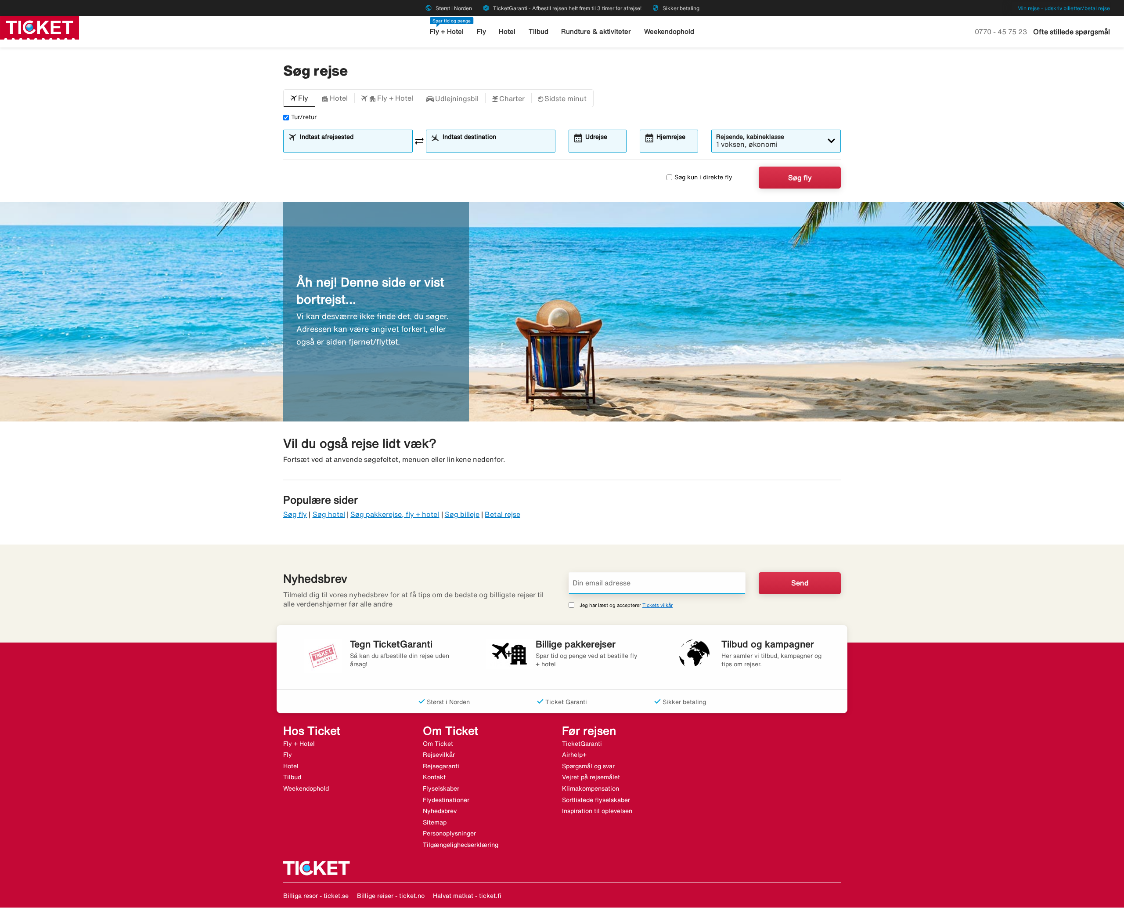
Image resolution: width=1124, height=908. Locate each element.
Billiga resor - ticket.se (316, 896)
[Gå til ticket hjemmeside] (39, 26)
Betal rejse (502, 514)
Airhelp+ (574, 755)
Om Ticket (438, 744)
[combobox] (353, 145)
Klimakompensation (590, 788)
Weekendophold (669, 31)
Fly (481, 31)
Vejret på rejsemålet (591, 777)
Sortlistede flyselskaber (596, 800)
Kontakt (434, 777)
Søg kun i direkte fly (703, 177)
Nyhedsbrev (440, 811)
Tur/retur (304, 117)
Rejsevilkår (439, 755)
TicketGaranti (582, 744)
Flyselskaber (441, 788)
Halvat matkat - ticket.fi (467, 896)
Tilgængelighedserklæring (460, 845)
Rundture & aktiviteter (596, 31)
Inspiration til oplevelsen (597, 811)
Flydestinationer (446, 800)
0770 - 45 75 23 (1002, 31)
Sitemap (435, 822)
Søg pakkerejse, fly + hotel (394, 514)
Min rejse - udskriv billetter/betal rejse (1063, 8)
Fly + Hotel (447, 31)
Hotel (507, 31)
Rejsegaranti (441, 766)
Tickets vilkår (657, 605)
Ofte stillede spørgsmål (1071, 31)
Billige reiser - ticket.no (391, 896)
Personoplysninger (449, 833)
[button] (299, 98)
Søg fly (800, 177)
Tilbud (538, 31)
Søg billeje (462, 514)
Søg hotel (329, 514)
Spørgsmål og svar (588, 766)
